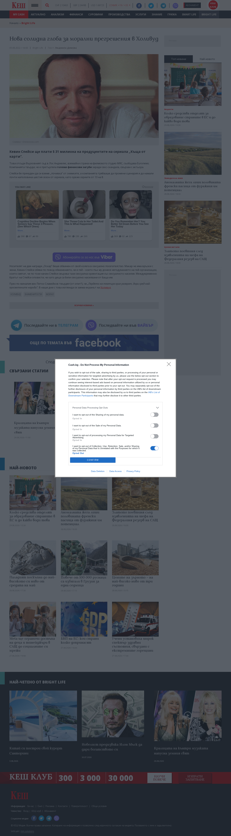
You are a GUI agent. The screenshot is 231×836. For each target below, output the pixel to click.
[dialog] (115, 418)
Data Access (115, 471)
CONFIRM (93, 460)
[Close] (170, 365)
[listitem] (115, 407)
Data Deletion (97, 471)
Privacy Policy (133, 471)
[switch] (154, 415)
